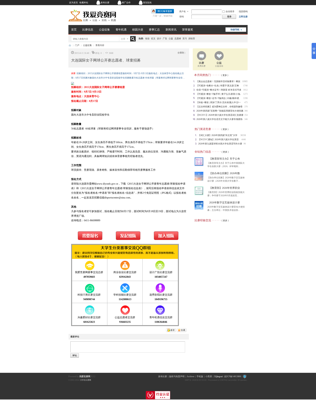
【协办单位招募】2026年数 (224, 173)
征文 (153, 38)
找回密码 (243, 11)
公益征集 (104, 29)
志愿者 (177, 38)
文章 (123, 39)
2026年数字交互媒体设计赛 (224, 202)
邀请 (172, 330)
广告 (165, 38)
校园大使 (137, 29)
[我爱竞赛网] (92, 23)
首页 (74, 29)
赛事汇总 (154, 29)
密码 (181, 16)
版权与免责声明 (177, 376)
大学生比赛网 (85, 380)
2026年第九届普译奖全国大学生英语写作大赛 (220, 143)
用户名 (182, 11)
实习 (185, 38)
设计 (159, 38)
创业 (147, 38)
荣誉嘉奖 (187, 29)
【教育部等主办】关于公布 (224, 158)
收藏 (183, 330)
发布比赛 (105, 2)
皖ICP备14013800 (232, 376)
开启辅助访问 (225, 2)
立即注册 (243, 16)
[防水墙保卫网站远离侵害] (245, 376)
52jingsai (218, 376)
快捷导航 (235, 29)
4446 (243, 139)
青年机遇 (121, 29)
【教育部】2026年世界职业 (224, 188)
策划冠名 (147, 2)
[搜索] (133, 39)
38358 (243, 135)
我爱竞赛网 (69, 45)
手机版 (200, 376)
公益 (171, 38)
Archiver (190, 376)
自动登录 (230, 11)
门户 (77, 45)
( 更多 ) (224, 75)
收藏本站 (83, 2)
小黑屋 (208, 376)
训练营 (191, 38)
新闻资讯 (170, 29)
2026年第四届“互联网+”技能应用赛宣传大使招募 (219, 111)
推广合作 (126, 2)
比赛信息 (87, 29)
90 (245, 143)
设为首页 (73, 2)
